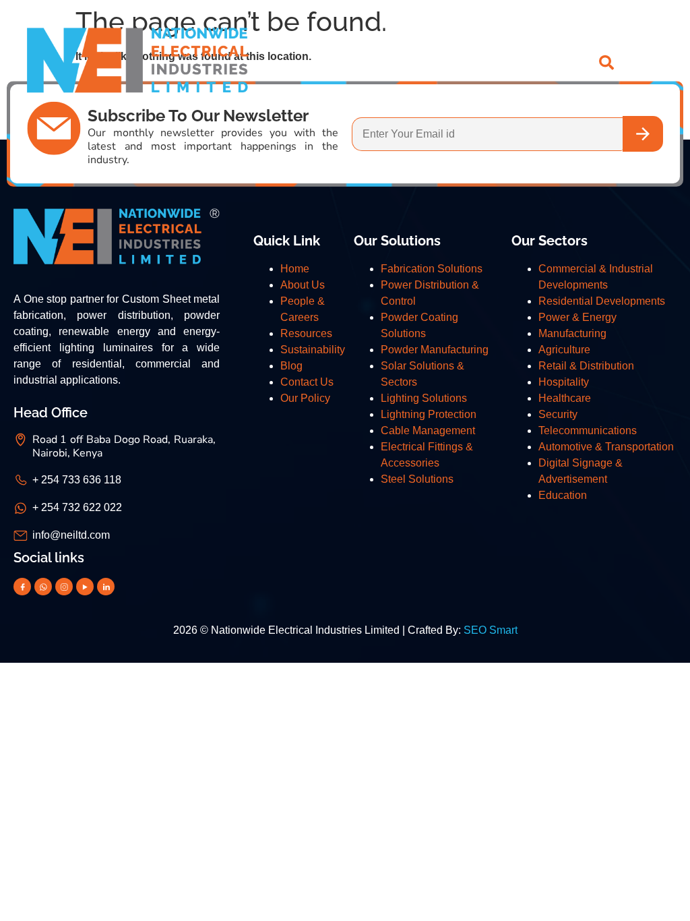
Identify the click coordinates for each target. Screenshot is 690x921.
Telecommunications (587, 430)
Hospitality (563, 382)
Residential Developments (601, 301)
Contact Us (307, 382)
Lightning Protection (428, 414)
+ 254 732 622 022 (77, 507)
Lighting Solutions (424, 398)
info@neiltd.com (71, 535)
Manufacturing (572, 333)
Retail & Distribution (586, 366)
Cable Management (428, 430)
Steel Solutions (417, 479)
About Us (302, 285)
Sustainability (312, 349)
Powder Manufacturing (435, 349)
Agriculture (564, 349)
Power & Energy (577, 317)
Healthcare (564, 398)
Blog (291, 366)
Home (294, 268)
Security (557, 414)
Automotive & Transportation (606, 446)
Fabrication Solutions (431, 268)
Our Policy (305, 398)
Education (562, 495)
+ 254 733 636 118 (76, 479)
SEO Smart (491, 630)
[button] (654, 63)
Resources (306, 333)
